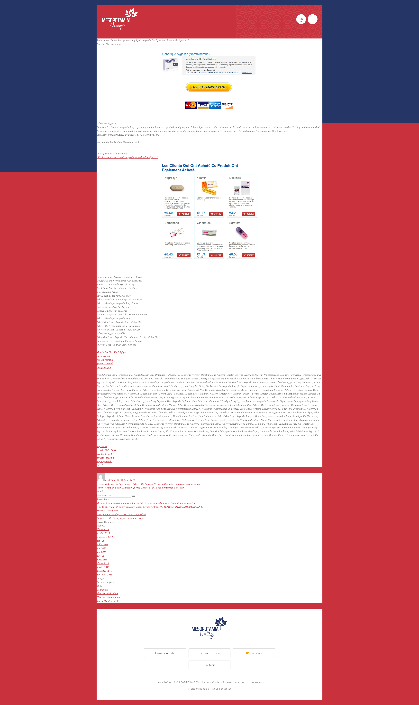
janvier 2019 (103, 567)
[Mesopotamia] (120, 19)
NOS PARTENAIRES (186, 682)
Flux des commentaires (108, 597)
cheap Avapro (104, 367)
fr (301, 19)
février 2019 (103, 563)
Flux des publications (107, 593)
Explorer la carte (165, 652)
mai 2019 (101, 552)
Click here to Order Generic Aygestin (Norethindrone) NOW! (127, 157)
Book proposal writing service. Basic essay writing (121, 514)
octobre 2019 (103, 533)
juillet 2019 (102, 544)
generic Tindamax (106, 458)
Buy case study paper (107, 511)
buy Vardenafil (104, 454)
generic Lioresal (105, 364)
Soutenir (209, 664)
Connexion (102, 590)
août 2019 (102, 541)
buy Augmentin (104, 461)
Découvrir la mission (209, 652)
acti (107, 480)
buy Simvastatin (105, 360)
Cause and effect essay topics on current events (120, 518)
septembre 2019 (105, 537)
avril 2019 (102, 556)
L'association (163, 682)
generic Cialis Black (106, 450)
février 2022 (103, 529)
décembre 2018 (104, 571)
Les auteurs (257, 682)
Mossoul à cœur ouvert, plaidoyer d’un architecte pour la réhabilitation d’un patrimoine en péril (146, 503)
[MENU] (313, 19)
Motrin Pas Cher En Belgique (111, 352)
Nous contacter (221, 688)
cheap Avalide (104, 356)
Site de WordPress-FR (107, 601)
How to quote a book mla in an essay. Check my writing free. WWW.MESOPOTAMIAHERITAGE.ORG (150, 507)
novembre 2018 (104, 575)
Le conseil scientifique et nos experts (224, 682)
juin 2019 (101, 548)
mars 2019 (102, 560)
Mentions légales (198, 688)
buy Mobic (102, 446)
